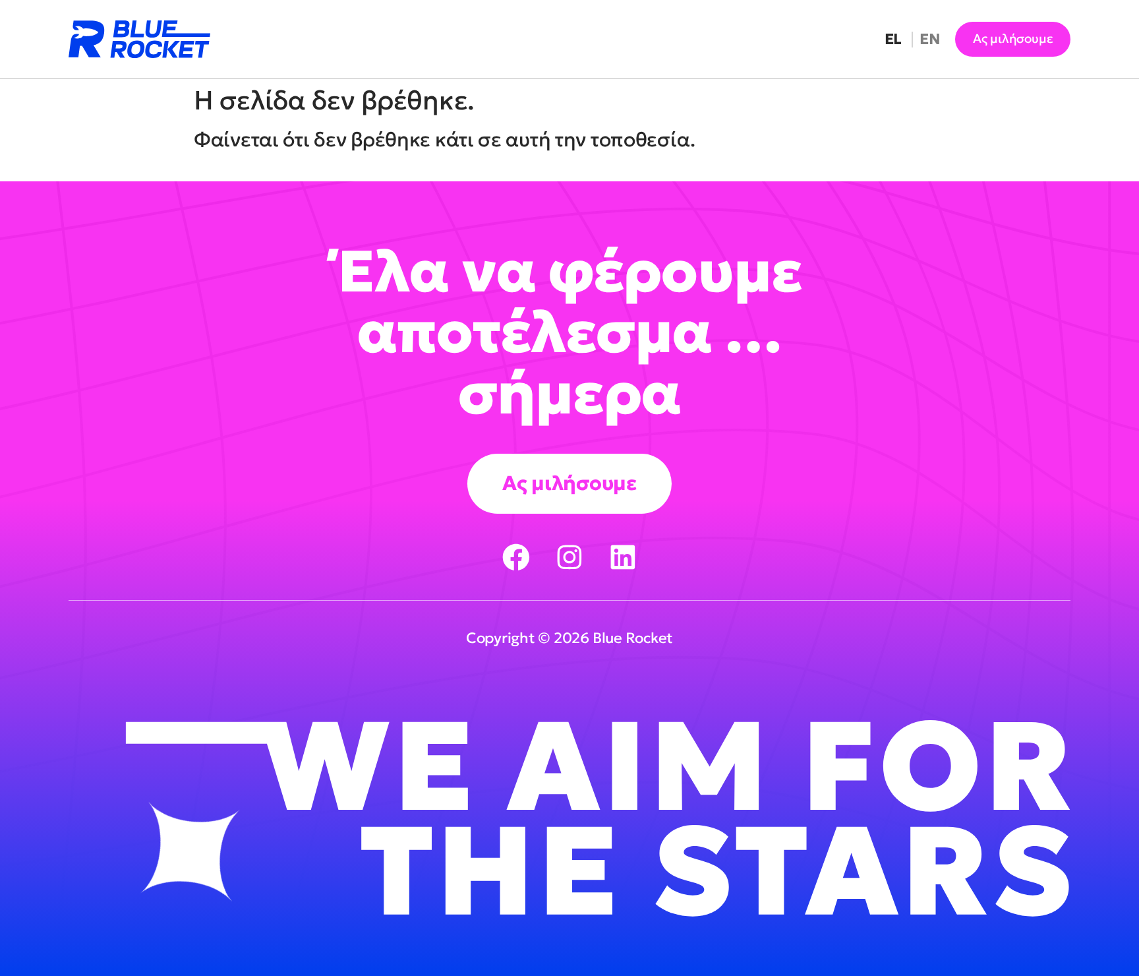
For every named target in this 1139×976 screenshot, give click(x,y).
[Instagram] (569, 557)
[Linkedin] (623, 557)
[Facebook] (516, 557)
